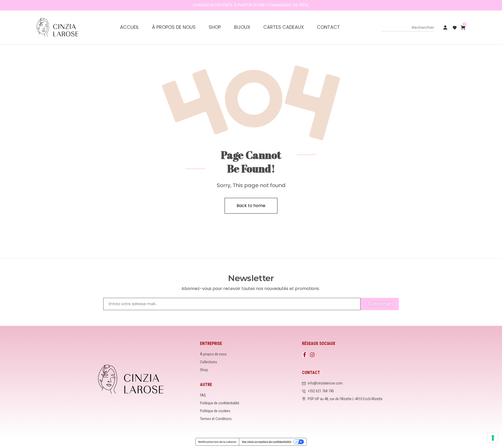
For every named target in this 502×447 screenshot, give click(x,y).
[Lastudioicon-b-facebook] (304, 354)
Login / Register (445, 27)
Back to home (251, 206)
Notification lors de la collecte (217, 441)
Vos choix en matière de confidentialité (266, 441)
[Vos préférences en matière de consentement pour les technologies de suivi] (493, 438)
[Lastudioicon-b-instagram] (312, 354)
